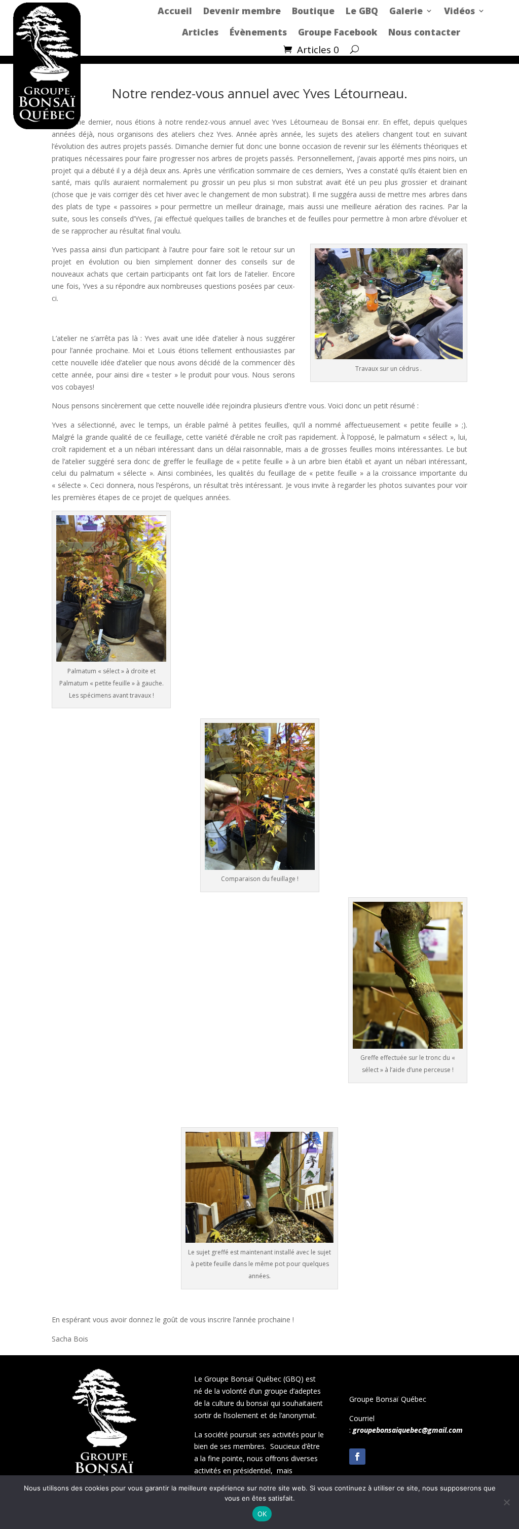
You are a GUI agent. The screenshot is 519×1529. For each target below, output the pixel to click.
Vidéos (459, 11)
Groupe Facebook (337, 32)
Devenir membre (242, 11)
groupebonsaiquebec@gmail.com (408, 1430)
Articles (200, 32)
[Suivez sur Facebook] (357, 1456)
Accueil (175, 11)
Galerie (406, 11)
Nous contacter (424, 32)
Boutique (313, 11)
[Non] (506, 1502)
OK (262, 1514)
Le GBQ (362, 11)
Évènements (258, 32)
